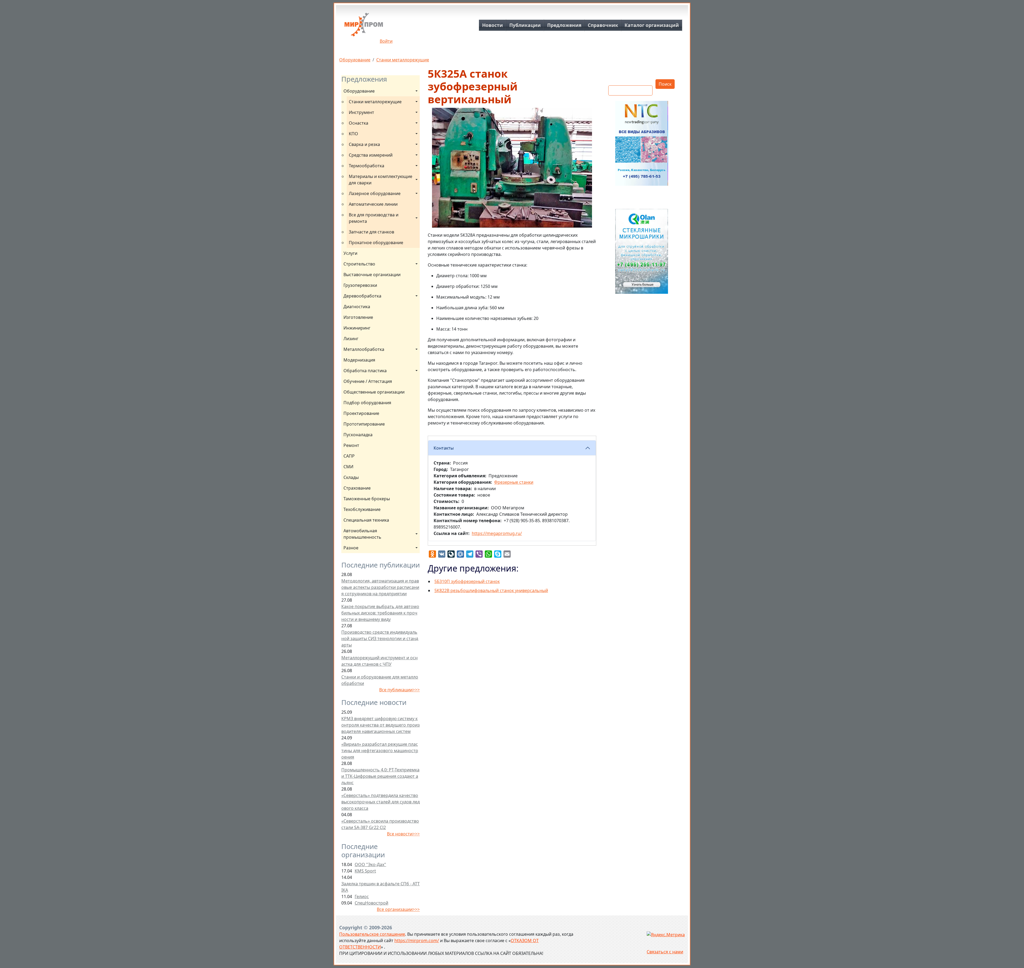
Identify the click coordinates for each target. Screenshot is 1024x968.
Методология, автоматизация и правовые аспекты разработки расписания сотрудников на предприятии (380, 587)
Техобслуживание (362, 509)
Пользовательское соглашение (372, 934)
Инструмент (361, 112)
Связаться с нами (665, 952)
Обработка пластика (365, 371)
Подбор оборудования (367, 403)
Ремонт (351, 445)
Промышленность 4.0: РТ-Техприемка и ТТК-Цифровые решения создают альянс (380, 776)
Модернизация (359, 360)
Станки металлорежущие (402, 60)
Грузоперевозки (360, 285)
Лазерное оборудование (375, 193)
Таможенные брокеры (366, 499)
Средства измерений (371, 155)
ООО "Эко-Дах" (370, 864)
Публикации (525, 25)
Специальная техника (366, 520)
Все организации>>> (398, 909)
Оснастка (358, 123)
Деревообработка (362, 296)
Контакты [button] (444, 448)
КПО (353, 134)
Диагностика (356, 307)
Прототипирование (364, 424)
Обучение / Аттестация (367, 381)
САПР (349, 456)
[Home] (364, 26)
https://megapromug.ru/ (497, 533)
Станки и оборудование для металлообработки (379, 680)
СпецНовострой (371, 903)
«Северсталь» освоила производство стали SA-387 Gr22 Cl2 (380, 824)
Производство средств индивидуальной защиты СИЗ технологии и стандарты (379, 638)
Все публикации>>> (399, 690)
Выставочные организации (372, 274)
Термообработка (366, 166)
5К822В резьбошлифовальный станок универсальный (491, 590)
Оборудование (354, 60)
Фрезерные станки (513, 482)
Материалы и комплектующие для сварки (381, 179)
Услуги (350, 253)
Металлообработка (363, 349)
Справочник (603, 25)
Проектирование (361, 413)
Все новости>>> (403, 834)
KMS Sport (365, 871)
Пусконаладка (358, 435)
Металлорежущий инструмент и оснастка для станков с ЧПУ (379, 661)
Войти (386, 41)
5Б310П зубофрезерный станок (467, 581)
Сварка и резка (364, 144)
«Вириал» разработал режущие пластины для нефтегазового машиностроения (379, 750)
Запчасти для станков (371, 232)
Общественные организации (374, 392)
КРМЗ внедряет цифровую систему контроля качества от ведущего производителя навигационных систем (380, 725)
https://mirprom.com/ (416, 940)
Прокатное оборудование (376, 242)
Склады (351, 477)
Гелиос (362, 896)
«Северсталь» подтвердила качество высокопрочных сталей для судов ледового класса (380, 801)
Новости (492, 25)
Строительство (359, 264)
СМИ (348, 467)
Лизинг (350, 339)
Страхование (357, 488)
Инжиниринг (356, 328)
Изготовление (358, 317)
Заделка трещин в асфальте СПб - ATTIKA (380, 887)
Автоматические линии (373, 204)
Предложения (564, 25)
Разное (350, 548)
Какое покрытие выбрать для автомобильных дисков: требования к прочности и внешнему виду (380, 613)
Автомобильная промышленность (362, 534)
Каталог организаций (652, 25)
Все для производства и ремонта (374, 218)
